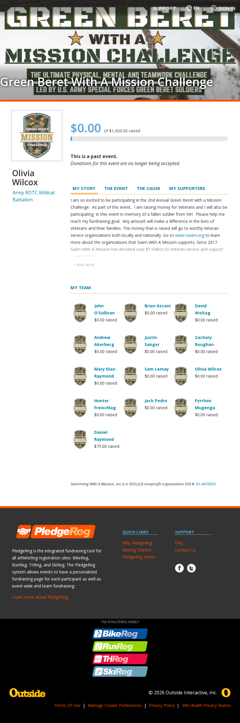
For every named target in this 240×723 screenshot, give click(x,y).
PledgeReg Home (138, 557)
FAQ (179, 543)
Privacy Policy (162, 705)
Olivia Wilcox (208, 369)
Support (164, 8)
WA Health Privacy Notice (206, 705)
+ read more (84, 265)
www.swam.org (189, 235)
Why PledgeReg (137, 543)
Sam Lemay (157, 369)
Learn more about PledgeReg (40, 597)
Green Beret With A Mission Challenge (106, 81)
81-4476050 (206, 483)
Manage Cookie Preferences (115, 705)
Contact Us (185, 550)
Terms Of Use (67, 705)
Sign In (226, 8)
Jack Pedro (156, 400)
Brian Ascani (158, 306)
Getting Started (136, 550)
